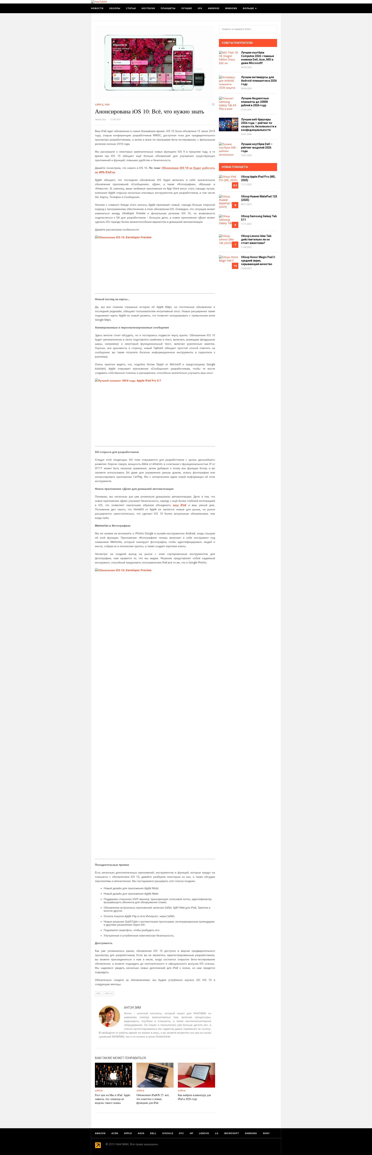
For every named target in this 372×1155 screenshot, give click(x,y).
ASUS (141, 1133)
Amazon (100, 1133)
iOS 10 (109, 993)
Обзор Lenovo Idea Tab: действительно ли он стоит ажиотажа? (256, 239)
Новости (97, 8)
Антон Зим (100, 119)
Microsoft (231, 1133)
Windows (231, 8)
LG (217, 1133)
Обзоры (114, 8)
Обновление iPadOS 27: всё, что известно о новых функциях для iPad (152, 1099)
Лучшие (186, 8)
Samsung (251, 1133)
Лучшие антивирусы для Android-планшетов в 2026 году (259, 81)
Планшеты (168, 8)
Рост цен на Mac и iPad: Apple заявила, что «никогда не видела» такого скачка (112, 1099)
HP (191, 1133)
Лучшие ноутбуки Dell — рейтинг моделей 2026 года (257, 148)
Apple (99, 104)
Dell (153, 1133)
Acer (114, 1133)
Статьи (131, 8)
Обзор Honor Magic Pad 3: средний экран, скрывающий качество (258, 261)
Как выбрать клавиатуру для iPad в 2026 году (194, 1097)
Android (213, 8)
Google (167, 1133)
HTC (181, 1133)
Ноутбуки (148, 8)
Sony (266, 1133)
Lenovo (204, 1133)
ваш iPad (179, 505)
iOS (200, 8)
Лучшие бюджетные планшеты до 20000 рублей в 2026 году (255, 102)
